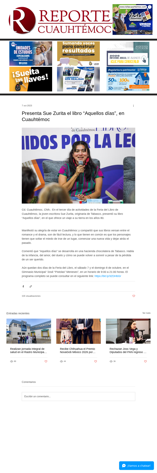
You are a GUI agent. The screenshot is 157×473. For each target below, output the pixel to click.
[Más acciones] (133, 105)
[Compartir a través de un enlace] (30, 286)
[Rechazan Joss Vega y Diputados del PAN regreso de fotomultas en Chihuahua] (128, 331)
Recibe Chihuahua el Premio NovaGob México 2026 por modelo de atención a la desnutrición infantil (77, 350)
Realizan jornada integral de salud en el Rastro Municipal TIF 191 (27, 350)
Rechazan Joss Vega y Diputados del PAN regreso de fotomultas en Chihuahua (128, 350)
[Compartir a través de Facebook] (23, 286)
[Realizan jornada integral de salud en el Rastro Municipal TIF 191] (28, 331)
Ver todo (146, 313)
